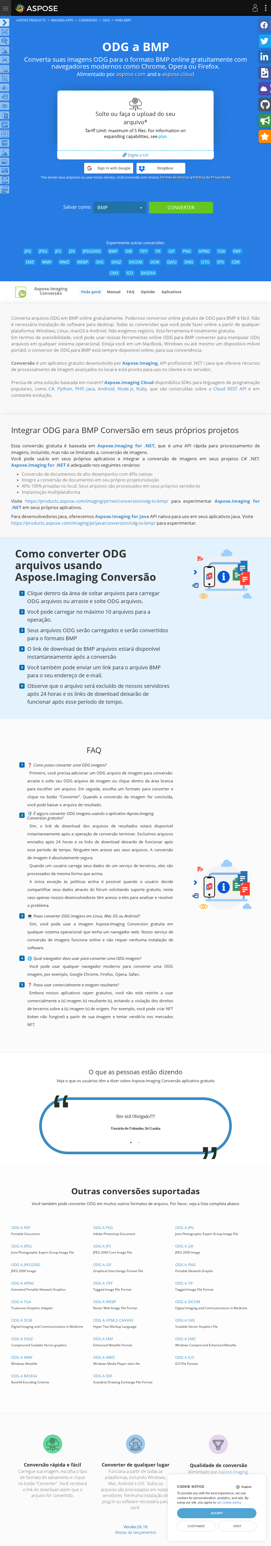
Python (64, 389)
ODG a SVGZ (22, 1338)
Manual (113, 291)
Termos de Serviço (174, 177)
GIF (172, 251)
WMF (47, 262)
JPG (28, 251)
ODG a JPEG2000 (25, 1264)
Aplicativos (171, 291)
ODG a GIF (102, 1264)
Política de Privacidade (212, 177)
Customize (196, 1526)
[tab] (131, 1140)
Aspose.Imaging (233, 1472)
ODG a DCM (21, 1320)
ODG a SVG (185, 1320)
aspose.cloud (178, 74)
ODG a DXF (102, 1375)
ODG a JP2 (102, 1246)
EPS (220, 262)
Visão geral (91, 291)
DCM (154, 262)
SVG (99, 262)
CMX (114, 272)
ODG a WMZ (104, 1357)
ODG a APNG (22, 1283)
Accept (217, 1513)
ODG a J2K (184, 1246)
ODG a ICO (184, 1357)
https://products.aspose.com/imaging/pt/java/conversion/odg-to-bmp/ (83, 523)
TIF (158, 251)
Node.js (125, 389)
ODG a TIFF (103, 1283)
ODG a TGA (21, 1301)
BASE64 (148, 272)
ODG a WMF (22, 1357)
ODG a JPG (184, 1227)
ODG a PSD (103, 1227)
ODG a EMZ (185, 1338)
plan (162, 136)
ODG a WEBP (104, 1301)
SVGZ (116, 262)
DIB (128, 251)
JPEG (43, 251)
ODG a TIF (184, 1283)
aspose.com (131, 74)
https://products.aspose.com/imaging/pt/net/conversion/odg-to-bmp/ (96, 501)
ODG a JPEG (21, 1246)
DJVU (172, 262)
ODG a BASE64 (24, 1375)
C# (51, 389)
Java (90, 389)
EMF (237, 251)
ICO (130, 272)
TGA (221, 251)
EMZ (30, 262)
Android (106, 389)
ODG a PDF (20, 1227)
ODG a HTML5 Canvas (113, 1320)
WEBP (82, 262)
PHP (79, 389)
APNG (204, 251)
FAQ (130, 291)
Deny (237, 1526)
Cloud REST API (229, 389)
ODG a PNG (185, 1264)
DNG (188, 262)
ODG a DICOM (187, 1301)
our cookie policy (229, 1502)
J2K (72, 251)
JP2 (58, 251)
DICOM (135, 262)
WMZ (64, 262)
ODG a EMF (103, 1338)
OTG (205, 262)
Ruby (141, 389)
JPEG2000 (92, 251)
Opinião (148, 291)
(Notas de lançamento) (135, 1532)
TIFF (143, 251)
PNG (187, 251)
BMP (102, 207)
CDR (236, 262)
